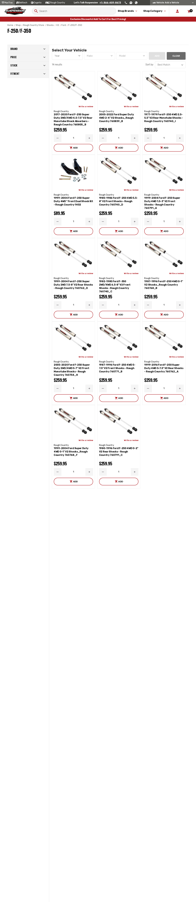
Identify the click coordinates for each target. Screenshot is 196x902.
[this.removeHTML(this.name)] (73, 87)
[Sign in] (177, 11)
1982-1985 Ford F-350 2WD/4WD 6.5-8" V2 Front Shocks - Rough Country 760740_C (114, 286)
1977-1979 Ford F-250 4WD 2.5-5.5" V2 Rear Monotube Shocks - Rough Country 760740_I (163, 118)
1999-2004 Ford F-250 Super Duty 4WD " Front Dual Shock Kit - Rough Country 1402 (73, 201)
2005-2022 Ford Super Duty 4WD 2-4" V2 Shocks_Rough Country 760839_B (116, 118)
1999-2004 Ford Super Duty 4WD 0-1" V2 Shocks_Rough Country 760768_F (71, 451)
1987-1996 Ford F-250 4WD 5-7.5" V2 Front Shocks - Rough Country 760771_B (117, 368)
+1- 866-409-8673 (110, 2)
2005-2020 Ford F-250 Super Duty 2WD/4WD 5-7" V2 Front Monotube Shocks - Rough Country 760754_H (72, 369)
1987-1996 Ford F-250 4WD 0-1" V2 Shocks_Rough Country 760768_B (163, 285)
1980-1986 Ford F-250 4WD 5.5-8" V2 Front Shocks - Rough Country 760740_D (118, 201)
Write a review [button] (86, 106)
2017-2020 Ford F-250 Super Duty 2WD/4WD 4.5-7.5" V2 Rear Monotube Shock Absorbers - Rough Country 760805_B (73, 119)
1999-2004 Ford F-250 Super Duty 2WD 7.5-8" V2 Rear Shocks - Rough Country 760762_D (73, 285)
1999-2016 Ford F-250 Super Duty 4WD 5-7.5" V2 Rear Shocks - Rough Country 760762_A (163, 368)
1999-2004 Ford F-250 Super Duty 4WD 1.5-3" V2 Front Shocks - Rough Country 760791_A (162, 202)
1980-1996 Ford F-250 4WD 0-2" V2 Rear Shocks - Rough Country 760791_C (118, 451)
